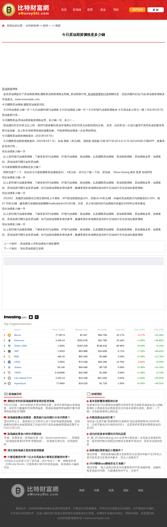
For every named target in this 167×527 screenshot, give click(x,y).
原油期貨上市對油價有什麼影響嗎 (39, 243)
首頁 (64, 9)
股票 (90, 9)
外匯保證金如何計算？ (102, 417)
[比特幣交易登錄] (155, 9)
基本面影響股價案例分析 (103, 401)
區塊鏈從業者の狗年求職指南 (24, 433)
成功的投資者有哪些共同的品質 (107, 433)
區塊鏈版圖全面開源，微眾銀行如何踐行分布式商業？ (39, 417)
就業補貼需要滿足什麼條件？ (106, 450)
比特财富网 (32, 25)
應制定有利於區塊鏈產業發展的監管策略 (31, 401)
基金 (103, 9)
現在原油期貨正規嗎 (32, 248)
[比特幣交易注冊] (137, 9)
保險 (140, 490)
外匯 (96, 490)
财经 (45, 25)
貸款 (126, 490)
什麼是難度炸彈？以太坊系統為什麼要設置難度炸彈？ (39, 457)
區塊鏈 (77, 9)
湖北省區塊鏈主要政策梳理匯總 (26, 450)
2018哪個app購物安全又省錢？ (107, 463)
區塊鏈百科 (15, 394)
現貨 (111, 490)
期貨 (58, 25)
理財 (116, 9)
